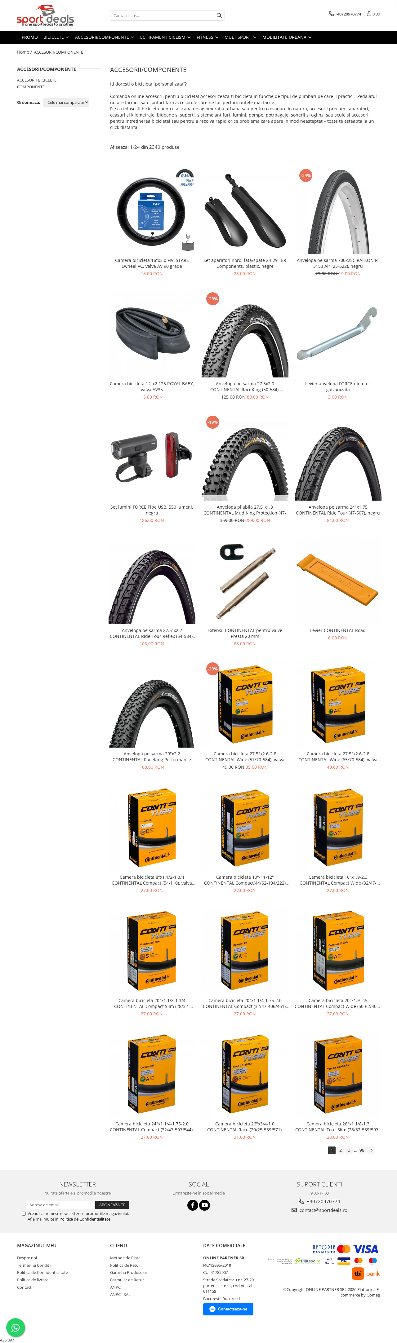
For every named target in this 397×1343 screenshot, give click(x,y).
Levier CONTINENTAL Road (338, 630)
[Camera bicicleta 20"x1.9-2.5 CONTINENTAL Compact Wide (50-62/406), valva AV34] (338, 951)
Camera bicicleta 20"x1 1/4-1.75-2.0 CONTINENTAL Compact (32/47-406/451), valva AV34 (245, 1003)
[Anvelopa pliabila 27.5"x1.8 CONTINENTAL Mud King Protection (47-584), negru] (245, 457)
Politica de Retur (125, 1265)
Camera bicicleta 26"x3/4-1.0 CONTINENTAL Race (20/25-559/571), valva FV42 (245, 1127)
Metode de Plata (125, 1258)
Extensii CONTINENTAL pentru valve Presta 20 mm (244, 633)
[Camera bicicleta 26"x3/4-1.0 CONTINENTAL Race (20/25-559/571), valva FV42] (245, 1074)
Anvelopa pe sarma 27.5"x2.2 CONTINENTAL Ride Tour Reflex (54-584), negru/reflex (152, 633)
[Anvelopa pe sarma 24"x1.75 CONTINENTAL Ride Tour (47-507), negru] (338, 457)
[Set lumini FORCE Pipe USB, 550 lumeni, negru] (152, 457)
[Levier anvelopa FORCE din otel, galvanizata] (338, 334)
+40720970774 (323, 1201)
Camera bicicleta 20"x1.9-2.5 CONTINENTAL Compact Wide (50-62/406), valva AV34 (338, 1003)
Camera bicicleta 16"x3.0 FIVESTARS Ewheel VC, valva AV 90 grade (152, 263)
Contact (24, 1287)
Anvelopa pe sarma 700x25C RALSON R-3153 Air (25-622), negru (338, 263)
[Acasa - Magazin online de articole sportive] (48, 15)
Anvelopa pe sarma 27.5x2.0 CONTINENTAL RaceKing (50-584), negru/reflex (245, 386)
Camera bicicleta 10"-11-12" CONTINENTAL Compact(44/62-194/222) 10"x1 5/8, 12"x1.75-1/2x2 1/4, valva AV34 (245, 880)
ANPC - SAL (120, 1294)
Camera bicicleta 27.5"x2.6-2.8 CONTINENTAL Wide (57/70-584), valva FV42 (244, 756)
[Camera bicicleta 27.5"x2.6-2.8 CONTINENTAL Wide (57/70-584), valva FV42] (245, 704)
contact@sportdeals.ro (322, 1210)
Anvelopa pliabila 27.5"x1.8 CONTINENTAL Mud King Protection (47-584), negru (244, 510)
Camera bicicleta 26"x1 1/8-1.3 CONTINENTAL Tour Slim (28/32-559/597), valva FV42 (338, 1127)
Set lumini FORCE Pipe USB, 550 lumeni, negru (151, 510)
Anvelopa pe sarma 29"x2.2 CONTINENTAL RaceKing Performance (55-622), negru (152, 756)
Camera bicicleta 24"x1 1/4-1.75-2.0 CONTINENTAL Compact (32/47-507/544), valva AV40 (152, 1127)
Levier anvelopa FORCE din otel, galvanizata (338, 386)
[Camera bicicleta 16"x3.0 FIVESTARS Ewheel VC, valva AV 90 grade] (152, 210)
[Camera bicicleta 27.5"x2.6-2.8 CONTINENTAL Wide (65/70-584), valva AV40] (338, 704)
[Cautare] (219, 16)
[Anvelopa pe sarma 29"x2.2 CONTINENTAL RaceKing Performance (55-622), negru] (152, 704)
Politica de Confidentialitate (85, 1219)
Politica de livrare (32, 1280)
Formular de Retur (127, 1280)
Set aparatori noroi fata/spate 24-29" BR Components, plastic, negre (244, 263)
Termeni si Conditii (34, 1265)
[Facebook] (192, 1205)
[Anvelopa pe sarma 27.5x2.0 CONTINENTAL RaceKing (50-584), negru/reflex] (245, 334)
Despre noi (27, 1258)
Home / (25, 52)
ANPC (115, 1287)
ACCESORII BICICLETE (36, 80)
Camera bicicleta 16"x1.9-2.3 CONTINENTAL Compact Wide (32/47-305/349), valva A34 (338, 880)
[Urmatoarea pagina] (371, 1150)
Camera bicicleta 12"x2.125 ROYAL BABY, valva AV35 (152, 386)
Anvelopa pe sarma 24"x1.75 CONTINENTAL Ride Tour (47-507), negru (338, 510)
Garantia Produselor (128, 1272)
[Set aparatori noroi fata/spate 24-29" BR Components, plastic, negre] (245, 210)
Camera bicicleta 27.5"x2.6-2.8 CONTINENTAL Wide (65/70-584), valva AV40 (337, 756)
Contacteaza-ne (232, 1309)
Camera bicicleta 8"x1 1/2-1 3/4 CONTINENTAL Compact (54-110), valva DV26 (152, 880)
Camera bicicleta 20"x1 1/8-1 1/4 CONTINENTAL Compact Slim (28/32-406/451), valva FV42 (152, 1003)
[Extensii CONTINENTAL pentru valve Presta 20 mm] (245, 580)
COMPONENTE (31, 87)
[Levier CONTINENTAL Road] (338, 580)
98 (361, 1150)
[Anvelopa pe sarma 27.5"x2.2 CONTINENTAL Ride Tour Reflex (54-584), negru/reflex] (152, 580)
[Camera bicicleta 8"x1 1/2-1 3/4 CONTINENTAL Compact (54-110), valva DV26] (152, 827)
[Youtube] (204, 1205)
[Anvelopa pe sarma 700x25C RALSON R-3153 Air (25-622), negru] (338, 210)
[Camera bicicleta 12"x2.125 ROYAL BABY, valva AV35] (152, 334)
